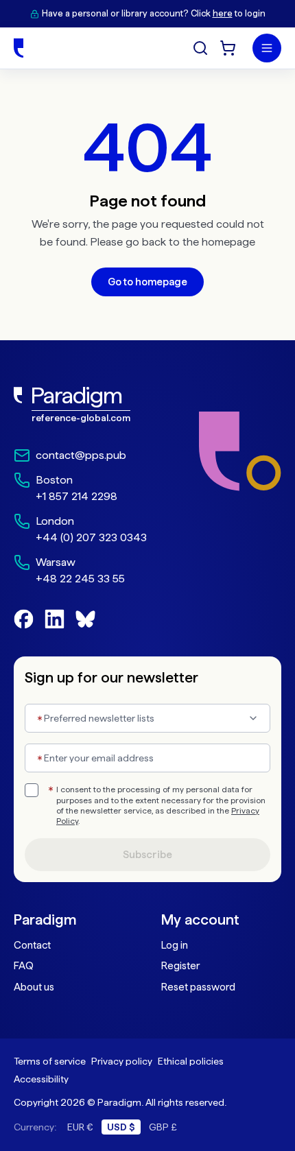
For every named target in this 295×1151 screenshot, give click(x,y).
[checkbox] (31, 790)
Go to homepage (147, 282)
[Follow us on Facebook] (24, 619)
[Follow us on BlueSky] (85, 619)
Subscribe (147, 855)
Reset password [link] (198, 987)
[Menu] (266, 48)
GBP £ (163, 1127)
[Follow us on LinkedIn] (54, 619)
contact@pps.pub (81, 455)
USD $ (121, 1127)
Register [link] (180, 966)
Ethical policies (191, 1061)
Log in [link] (174, 945)
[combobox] (147, 718)
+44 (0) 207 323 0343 (91, 537)
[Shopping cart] (228, 48)
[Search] (200, 48)
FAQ (24, 966)
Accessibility (41, 1078)
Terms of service (50, 1061)
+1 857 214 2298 (76, 496)
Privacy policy (121, 1061)
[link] (80, 404)
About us (34, 987)
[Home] (18, 48)
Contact (32, 945)
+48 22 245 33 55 (80, 578)
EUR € (80, 1127)
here (223, 13)
